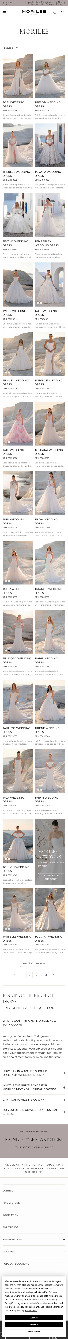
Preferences (34, 1331)
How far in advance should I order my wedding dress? (26, 1073)
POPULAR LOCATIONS (16, 1263)
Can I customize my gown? (23, 1099)
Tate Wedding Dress (13, 452)
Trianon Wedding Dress (48, 591)
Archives (9, 1251)
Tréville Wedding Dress (49, 382)
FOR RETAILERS (12, 1239)
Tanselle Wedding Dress (17, 938)
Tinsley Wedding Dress (16, 382)
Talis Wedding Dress (46, 313)
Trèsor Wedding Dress (48, 104)
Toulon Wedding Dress (16, 869)
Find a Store (11, 1202)
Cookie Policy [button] (17, 1307)
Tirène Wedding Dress (47, 730)
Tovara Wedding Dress (48, 173)
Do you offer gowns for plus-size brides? (30, 1112)
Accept (34, 1318)
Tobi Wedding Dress (13, 104)
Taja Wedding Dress (13, 799)
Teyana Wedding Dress (15, 243)
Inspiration (10, 1215)
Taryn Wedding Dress (47, 799)
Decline (34, 1324)
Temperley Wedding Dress (47, 243)
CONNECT (8, 1190)
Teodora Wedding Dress (17, 660)
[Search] (55, 12)
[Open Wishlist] (61, 13)
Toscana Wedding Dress (49, 452)
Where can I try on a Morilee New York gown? (29, 1022)
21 (46, 974)
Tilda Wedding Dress (46, 521)
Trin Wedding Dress (13, 521)
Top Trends (10, 1227)
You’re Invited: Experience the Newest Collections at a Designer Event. (34, 3)
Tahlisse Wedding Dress (16, 730)
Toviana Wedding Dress (48, 938)
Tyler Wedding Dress (14, 313)
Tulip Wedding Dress (14, 591)
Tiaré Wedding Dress (46, 660)
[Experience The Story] (51, 877)
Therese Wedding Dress (16, 173)
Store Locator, (12, 1048)
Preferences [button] (31, 1310)
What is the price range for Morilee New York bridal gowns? (29, 1087)
